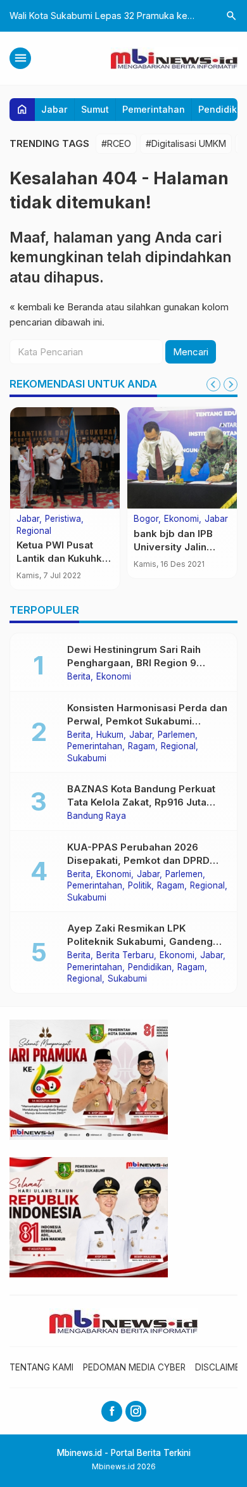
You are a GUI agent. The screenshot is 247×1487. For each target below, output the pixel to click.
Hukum (110, 735)
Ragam (141, 746)
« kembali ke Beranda (56, 307)
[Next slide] (231, 384)
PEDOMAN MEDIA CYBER (134, 1367)
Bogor (146, 519)
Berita (79, 677)
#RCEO (116, 143)
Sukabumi (86, 758)
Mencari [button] (190, 352)
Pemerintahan (153, 109)
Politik (139, 886)
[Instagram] (135, 1411)
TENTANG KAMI (41, 1367)
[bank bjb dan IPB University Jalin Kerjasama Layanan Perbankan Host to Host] (182, 458)
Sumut (95, 109)
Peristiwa (63, 519)
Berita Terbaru (125, 955)
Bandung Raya (96, 816)
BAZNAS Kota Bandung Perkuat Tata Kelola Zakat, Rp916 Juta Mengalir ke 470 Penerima (141, 802)
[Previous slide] (213, 384)
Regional (33, 531)
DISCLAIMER (220, 1367)
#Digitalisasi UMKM (186, 143)
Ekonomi (181, 519)
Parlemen (176, 735)
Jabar (54, 109)
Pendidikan (150, 967)
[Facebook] (111, 1411)
